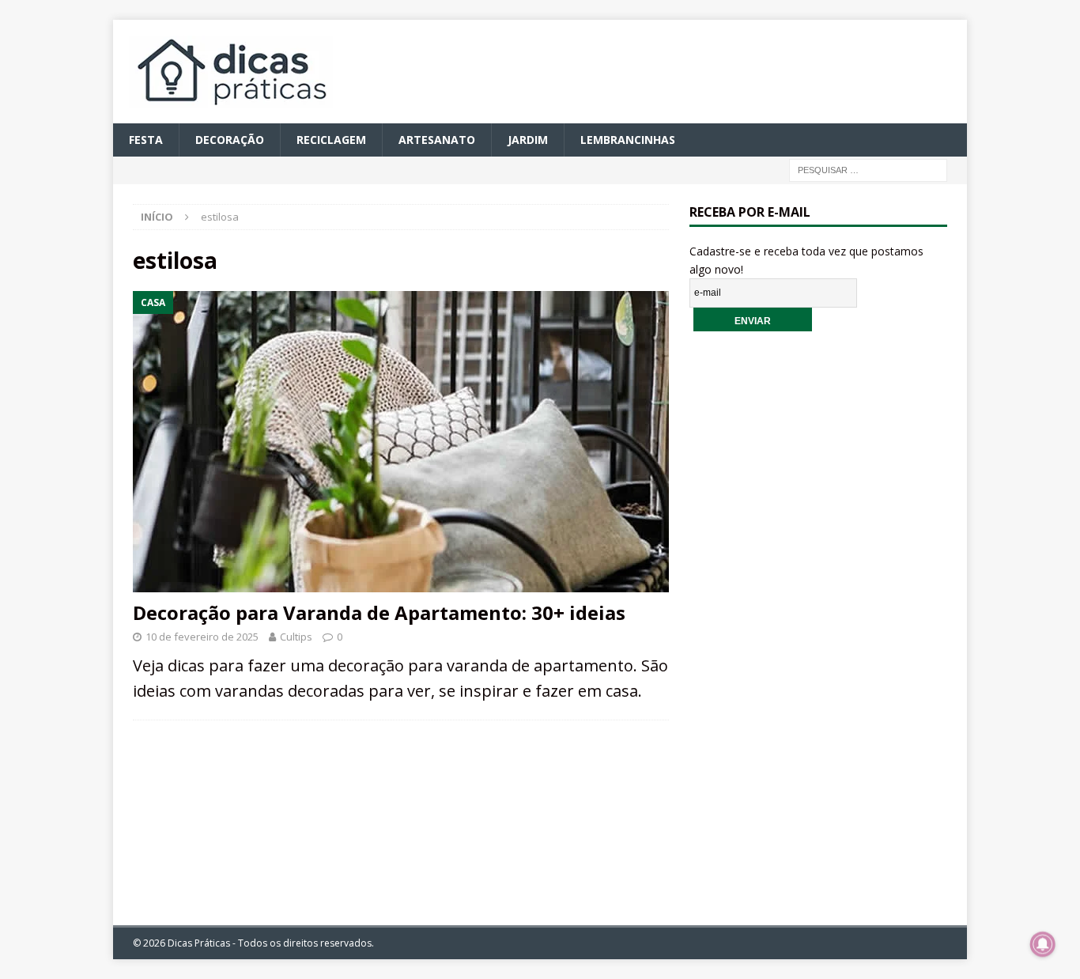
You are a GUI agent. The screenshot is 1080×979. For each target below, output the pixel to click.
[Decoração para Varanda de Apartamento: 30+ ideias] (401, 441)
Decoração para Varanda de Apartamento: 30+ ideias (379, 612)
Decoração (229, 139)
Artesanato (436, 139)
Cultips (296, 636)
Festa (146, 139)
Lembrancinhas (627, 139)
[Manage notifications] (1042, 944)
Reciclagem (331, 139)
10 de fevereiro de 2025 (202, 636)
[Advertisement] (818, 616)
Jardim (528, 139)
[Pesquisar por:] (868, 169)
